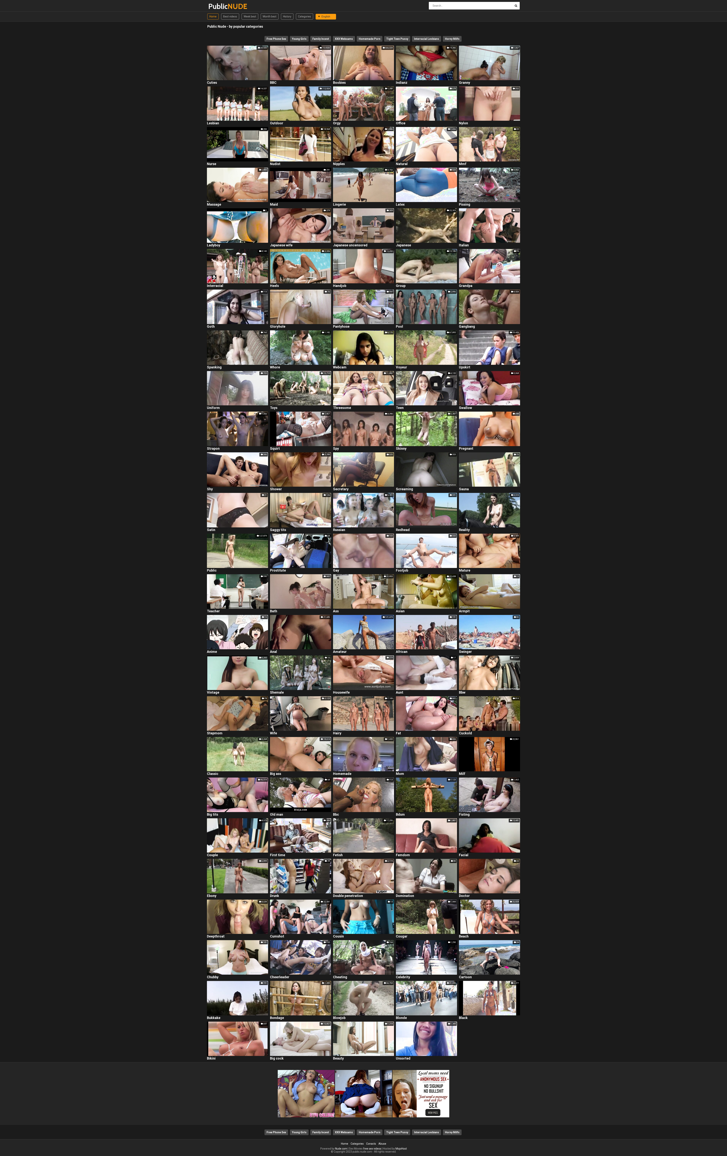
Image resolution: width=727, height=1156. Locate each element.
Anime (212, 652)
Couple (212, 855)
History (287, 16)
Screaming (404, 489)
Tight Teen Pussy (397, 38)
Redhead (403, 530)
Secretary (341, 489)
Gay (336, 570)
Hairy (337, 733)
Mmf (462, 164)
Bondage (277, 1018)
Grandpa (465, 286)
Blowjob (339, 1018)
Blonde (401, 1018)
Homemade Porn (369, 38)
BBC (273, 83)
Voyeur (401, 367)
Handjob (339, 286)
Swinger (465, 652)
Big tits (212, 814)
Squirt (275, 448)
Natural (402, 164)
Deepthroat (216, 936)
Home (213, 16)
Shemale (277, 692)
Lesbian (213, 123)
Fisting (464, 814)
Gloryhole (277, 326)
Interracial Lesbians (426, 38)
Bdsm (400, 814)
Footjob (402, 570)
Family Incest (320, 38)
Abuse (382, 1143)
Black (463, 1018)
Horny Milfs (452, 38)
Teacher (213, 611)
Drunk (274, 896)
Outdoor (276, 123)
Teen (400, 408)
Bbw (462, 692)
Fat (398, 733)
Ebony (211, 896)
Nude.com (341, 1148)
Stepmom (214, 733)
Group (401, 286)
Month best (269, 16)
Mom (400, 774)
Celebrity (403, 977)
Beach (464, 936)
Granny (464, 83)
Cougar (401, 936)
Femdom (403, 855)
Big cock (277, 1058)
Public (218, 6)
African (401, 652)
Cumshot (277, 936)
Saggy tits (278, 530)
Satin (211, 530)
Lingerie (339, 204)
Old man (276, 814)
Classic (212, 774)
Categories (304, 16)
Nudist (275, 164)
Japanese (403, 245)
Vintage (213, 692)
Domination (405, 896)
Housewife (341, 692)
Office (400, 123)
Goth (211, 326)
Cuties (212, 83)
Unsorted (403, 1058)
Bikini (211, 1058)
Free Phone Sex (276, 38)
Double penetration (348, 896)
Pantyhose (341, 326)
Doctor (464, 896)
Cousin (338, 936)
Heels (274, 286)
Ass (336, 611)
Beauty (338, 1058)
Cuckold (465, 733)
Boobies (339, 83)
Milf (462, 774)
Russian (339, 530)
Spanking (214, 367)
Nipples (339, 164)
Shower (276, 489)
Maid (274, 204)
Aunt (399, 692)
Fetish (338, 855)
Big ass (275, 774)
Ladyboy (213, 245)
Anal (273, 652)
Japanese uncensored (350, 245)
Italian (464, 245)
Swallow (465, 408)
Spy (336, 448)
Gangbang (467, 326)
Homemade (342, 774)
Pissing (464, 204)
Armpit (464, 611)
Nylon (463, 123)
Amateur (340, 652)
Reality (464, 530)
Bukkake (213, 1018)
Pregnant (466, 448)
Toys (273, 408)
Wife (273, 733)
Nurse (211, 164)
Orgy (337, 123)
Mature (464, 570)
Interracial (215, 286)
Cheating (340, 977)
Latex (400, 204)
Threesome (342, 408)
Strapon (213, 448)
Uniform (213, 408)
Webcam (339, 367)
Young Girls (299, 38)
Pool (399, 326)
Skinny (401, 448)
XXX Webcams (344, 38)
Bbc (336, 814)
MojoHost (401, 1148)
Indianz (401, 83)
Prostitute (278, 570)
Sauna (464, 489)
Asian (400, 611)
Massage (214, 204)
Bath (273, 611)
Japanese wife (281, 245)
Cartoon (465, 977)
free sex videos (372, 1148)
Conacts (371, 1143)
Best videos (230, 16)
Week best (250, 16)
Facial (463, 855)
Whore (275, 367)
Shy (210, 489)
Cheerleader (279, 977)
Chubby (212, 977)
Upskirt (464, 367)
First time (277, 855)
